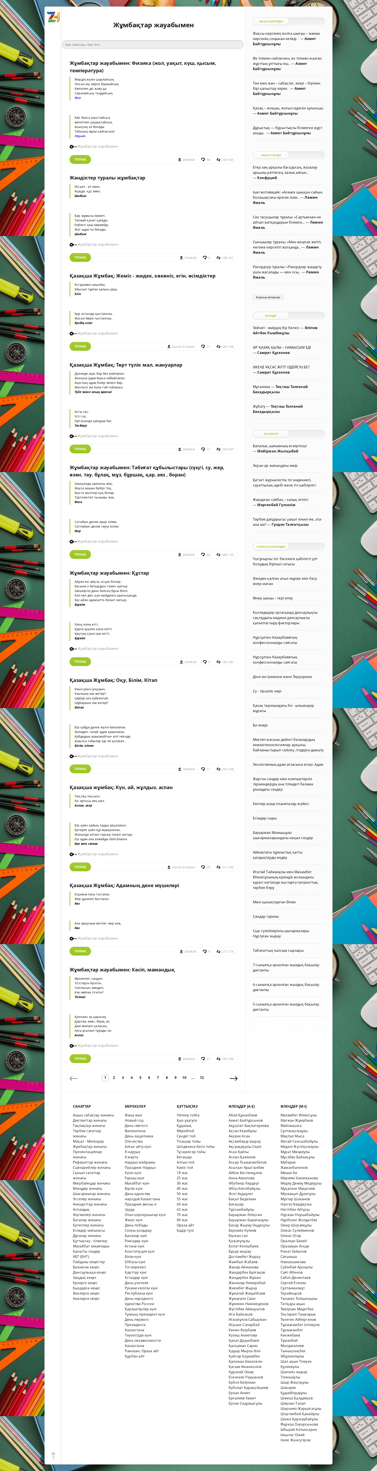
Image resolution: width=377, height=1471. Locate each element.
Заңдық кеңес (84, 1277)
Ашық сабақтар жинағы (93, 1115)
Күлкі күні (133, 1172)
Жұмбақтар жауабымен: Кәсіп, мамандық (122, 969)
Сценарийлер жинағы (92, 1167)
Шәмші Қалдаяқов (297, 1398)
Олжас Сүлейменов (297, 1230)
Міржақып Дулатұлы (298, 1193)
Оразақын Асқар (295, 1246)
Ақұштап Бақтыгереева (249, 1125)
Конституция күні (139, 1251)
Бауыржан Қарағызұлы (249, 1219)
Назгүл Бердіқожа (296, 1204)
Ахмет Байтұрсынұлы (277, 113)
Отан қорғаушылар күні (145, 1214)
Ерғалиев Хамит (242, 1398)
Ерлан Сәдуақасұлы (245, 1403)
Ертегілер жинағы (88, 1225)
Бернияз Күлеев (242, 1230)
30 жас (182, 1183)
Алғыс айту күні (138, 1146)
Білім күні (133, 1256)
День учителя (136, 1282)
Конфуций (267, 177)
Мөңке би (289, 1172)
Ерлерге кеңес (85, 1282)
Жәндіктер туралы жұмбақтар (107, 177)
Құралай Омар (241, 1371)
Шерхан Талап (293, 1403)
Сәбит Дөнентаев (295, 1277)
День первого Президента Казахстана (137, 1324)
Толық (80, 159)
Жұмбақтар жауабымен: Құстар (109, 572)
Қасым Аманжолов (245, 1366)
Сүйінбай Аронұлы (297, 1267)
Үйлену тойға (188, 1115)
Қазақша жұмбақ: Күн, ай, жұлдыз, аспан (121, 787)
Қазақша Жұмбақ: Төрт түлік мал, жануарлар (126, 364)
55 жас (182, 1199)
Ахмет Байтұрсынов (246, 1120)
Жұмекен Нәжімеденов (249, 1303)
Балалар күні (136, 1235)
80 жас (182, 1219)
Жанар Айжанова (244, 1267)
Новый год (134, 1120)
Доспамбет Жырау (244, 1256)
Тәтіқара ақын (293, 1303)
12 (202, 1077)
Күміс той (185, 1167)
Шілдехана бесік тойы (196, 1146)
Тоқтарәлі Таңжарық (298, 1314)
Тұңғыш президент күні (145, 1314)
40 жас (182, 1188)
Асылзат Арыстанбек (246, 1167)
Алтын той (185, 1162)
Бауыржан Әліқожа (245, 1214)
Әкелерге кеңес (86, 1293)
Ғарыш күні (134, 1178)
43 (208, 555)
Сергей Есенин (293, 1282)
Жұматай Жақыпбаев (247, 1293)
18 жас (182, 1172)
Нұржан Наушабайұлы (300, 1214)
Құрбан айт (134, 1356)
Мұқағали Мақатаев (298, 1188)
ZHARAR (189, 160)
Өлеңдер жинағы (87, 1188)
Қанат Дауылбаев (244, 1340)
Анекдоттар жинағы (90, 1204)
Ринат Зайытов (294, 1251)
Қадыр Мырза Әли (244, 1351)
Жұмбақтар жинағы (90, 1146)
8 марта (131, 1157)
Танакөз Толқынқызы (299, 1298)
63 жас (182, 1209)
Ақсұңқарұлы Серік (245, 1146)
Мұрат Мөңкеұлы (295, 1151)
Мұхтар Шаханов (295, 1199)
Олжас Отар (291, 1235)
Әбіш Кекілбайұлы (244, 1188)
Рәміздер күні (136, 1240)
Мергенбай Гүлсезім (276, 504)
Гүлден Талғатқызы (290, 524)
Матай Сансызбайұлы (299, 1141)
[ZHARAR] (53, 15)
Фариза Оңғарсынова (299, 1424)
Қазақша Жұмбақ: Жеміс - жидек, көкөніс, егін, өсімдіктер (142, 275)
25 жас (182, 1178)
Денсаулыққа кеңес (89, 1272)
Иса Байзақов (240, 1314)
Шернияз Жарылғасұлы (301, 1408)
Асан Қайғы (239, 1151)
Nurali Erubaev (183, 347)
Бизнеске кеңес (86, 1267)
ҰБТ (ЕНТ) (81, 1256)
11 (208, 347)
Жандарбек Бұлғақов (247, 1272)
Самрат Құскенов (273, 352)
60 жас (182, 1204)
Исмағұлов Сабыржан (247, 1319)
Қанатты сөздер (86, 1251)
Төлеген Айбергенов (298, 1319)
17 (208, 449)
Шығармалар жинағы (91, 1193)
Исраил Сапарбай (244, 1324)
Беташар (184, 1157)
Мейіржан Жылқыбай (277, 451)
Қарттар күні (135, 1272)
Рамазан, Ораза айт (142, 1351)
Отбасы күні (135, 1261)
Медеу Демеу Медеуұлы (301, 1183)
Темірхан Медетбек (297, 1309)
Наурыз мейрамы (140, 1162)
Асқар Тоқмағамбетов (248, 1162)
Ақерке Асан (239, 1136)
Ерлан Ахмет (239, 1392)
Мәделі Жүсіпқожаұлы (300, 1146)
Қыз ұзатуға (187, 1120)
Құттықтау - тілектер (90, 1240)
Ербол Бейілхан (242, 1382)
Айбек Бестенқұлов (245, 1172)
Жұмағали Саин (242, 1298)
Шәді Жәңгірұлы (295, 1382)
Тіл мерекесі (135, 1267)
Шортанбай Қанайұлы (300, 1413)
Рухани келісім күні (141, 1288)
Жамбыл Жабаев (243, 1261)
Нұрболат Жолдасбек (299, 1219)
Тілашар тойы (188, 1141)
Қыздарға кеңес (86, 1288)
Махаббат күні (137, 1183)
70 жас (182, 1214)
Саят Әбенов (292, 1272)
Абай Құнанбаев (243, 1115)
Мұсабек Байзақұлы (298, 1157)
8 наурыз (133, 1151)
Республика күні (139, 1293)
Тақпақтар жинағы (89, 1125)
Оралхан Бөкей (294, 1240)
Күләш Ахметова (243, 1335)
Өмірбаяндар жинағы (91, 1183)
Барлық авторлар (268, 297)
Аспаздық (81, 1209)
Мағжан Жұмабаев (297, 1120)
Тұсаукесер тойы (191, 1151)
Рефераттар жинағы (90, 1162)
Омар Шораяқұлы (296, 1225)
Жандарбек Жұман (245, 1277)
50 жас (182, 1193)
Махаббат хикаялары (91, 1246)
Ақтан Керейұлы (243, 1130)
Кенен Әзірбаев (242, 1330)
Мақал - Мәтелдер (88, 1141)
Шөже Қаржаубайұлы (299, 1419)
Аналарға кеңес (86, 1298)
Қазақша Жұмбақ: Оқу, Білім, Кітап (113, 680)
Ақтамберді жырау (245, 1141)
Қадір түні (185, 1230)
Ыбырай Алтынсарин (299, 1429)
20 (208, 867)
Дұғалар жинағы (87, 1235)
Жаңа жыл (133, 1115)
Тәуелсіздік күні (138, 1335)
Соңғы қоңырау (138, 1230)
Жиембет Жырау (243, 1288)
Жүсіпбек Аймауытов (247, 1309)
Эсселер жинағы (87, 1199)
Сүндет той (186, 1136)
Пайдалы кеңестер (89, 1261)
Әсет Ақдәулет (241, 1193)
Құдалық (184, 1125)
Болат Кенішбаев (243, 1246)
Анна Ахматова (242, 1178)
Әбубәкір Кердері (244, 1183)
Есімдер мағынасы (89, 1230)
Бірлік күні (133, 1188)
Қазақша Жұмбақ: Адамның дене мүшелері (124, 885)
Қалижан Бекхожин (245, 1361)
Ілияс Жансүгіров (295, 1440)
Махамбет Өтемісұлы (299, 1115)
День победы (136, 1225)
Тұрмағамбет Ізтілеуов (300, 1324)
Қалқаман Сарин (243, 1345)
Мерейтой (185, 1130)
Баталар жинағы (87, 1219)
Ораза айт (185, 1225)
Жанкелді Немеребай (247, 1282)
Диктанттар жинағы (90, 1120)
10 (184, 1077)
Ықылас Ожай (293, 1434)
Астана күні (134, 1246)
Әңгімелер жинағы (89, 1214)
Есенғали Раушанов (246, 1377)
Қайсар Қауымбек (244, 1356)
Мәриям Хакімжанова (299, 1178)
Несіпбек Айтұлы (295, 1209)
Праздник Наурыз (140, 1167)
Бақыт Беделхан (242, 1199)
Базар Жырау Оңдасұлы (249, 1225)
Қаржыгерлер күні (140, 1309)
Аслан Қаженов (242, 1157)
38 (208, 160)
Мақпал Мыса (292, 1136)
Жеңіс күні (133, 1219)
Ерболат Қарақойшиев (248, 1387)
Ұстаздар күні (136, 1277)
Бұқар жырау (240, 1251)
